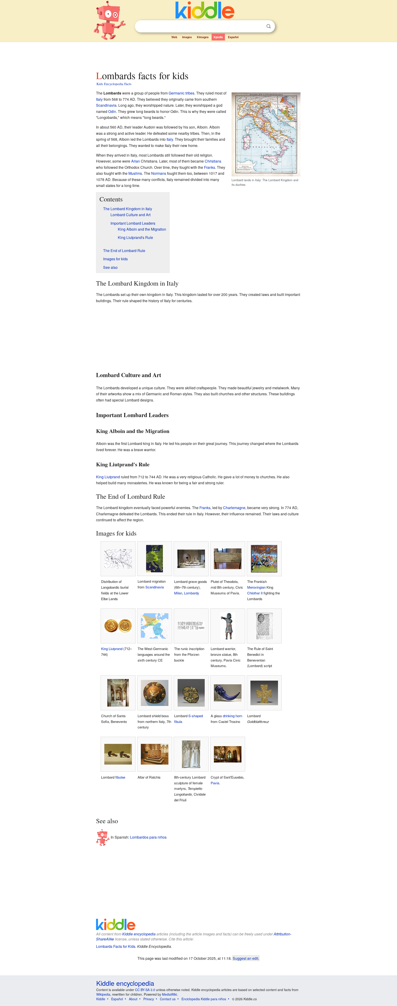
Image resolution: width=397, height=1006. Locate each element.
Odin (112, 111)
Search (268, 26)
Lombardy (191, 592)
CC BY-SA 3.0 (145, 989)
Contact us (168, 999)
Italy (99, 99)
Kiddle (100, 999)
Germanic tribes (181, 93)
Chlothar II (255, 592)
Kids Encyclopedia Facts (113, 83)
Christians (213, 161)
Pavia (215, 782)
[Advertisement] (198, 55)
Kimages (203, 37)
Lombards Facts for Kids (115, 946)
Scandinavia (106, 105)
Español (233, 37)
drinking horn (232, 715)
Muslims (135, 173)
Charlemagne (234, 507)
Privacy (148, 999)
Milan (178, 592)
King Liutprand (108, 476)
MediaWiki (169, 994)
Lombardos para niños (148, 837)
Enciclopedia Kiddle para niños (203, 999)
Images (187, 37)
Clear (259, 26)
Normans (158, 173)
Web (174, 37)
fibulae (120, 777)
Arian (135, 161)
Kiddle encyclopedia (139, 934)
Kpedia (218, 37)
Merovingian (256, 587)
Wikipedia (103, 994)
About (133, 999)
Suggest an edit (245, 958)
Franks (209, 167)
